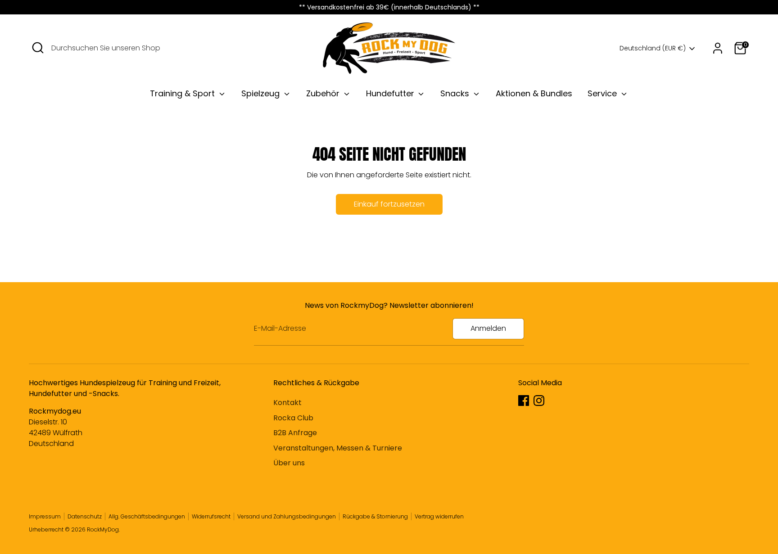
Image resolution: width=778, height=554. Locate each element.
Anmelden (488, 328)
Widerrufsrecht (211, 516)
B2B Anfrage (295, 433)
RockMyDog (103, 529)
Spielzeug (261, 93)
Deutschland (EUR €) (653, 48)
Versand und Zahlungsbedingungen (286, 516)
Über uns (289, 463)
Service (603, 93)
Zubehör (324, 93)
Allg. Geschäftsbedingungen (147, 516)
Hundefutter (391, 93)
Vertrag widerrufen (439, 516)
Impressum (45, 516)
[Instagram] (539, 400)
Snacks (455, 93)
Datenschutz (85, 516)
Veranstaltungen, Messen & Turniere (337, 448)
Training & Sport (183, 93)
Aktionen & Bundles (534, 93)
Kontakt (287, 402)
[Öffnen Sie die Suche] (38, 48)
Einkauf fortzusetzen (389, 204)
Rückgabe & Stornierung (375, 516)
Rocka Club (293, 418)
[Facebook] (523, 400)
